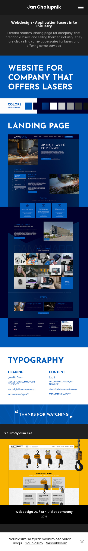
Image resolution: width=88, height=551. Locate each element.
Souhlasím (34, 543)
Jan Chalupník (44, 7)
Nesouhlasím (56, 543)
